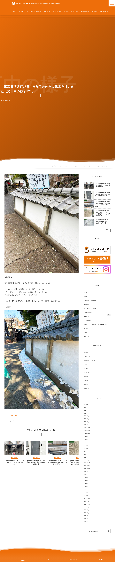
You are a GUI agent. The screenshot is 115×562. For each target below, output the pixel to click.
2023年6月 (87, 516)
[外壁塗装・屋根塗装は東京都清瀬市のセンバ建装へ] (36, 3)
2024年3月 (87, 489)
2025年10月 (87, 433)
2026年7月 (87, 407)
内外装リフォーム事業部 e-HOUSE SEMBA (95, 324)
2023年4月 (87, 521)
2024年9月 (87, 471)
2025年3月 (87, 454)
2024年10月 (87, 469)
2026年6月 (87, 410)
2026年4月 (87, 416)
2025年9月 (87, 436)
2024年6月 (87, 480)
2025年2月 (87, 457)
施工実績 (86, 368)
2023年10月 (87, 504)
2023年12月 (87, 498)
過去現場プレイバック (89, 360)
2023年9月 (87, 507)
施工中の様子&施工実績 (90, 300)
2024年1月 (87, 495)
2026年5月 (87, 413)
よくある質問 (87, 320)
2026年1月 (87, 424)
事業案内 (86, 296)
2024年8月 (87, 474)
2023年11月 (87, 501)
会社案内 (86, 332)
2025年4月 (87, 451)
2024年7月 (87, 477)
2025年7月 (87, 442)
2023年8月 (87, 510)
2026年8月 (87, 404)
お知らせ (86, 384)
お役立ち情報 (87, 316)
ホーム (85, 292)
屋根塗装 (86, 376)
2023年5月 (87, 518)
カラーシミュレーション (90, 308)
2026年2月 (87, 422)
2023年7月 (87, 513)
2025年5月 (87, 448)
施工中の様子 (87, 372)
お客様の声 (86, 304)
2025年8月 (87, 439)
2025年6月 (87, 445)
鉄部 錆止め (87, 356)
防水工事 (86, 352)
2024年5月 (87, 483)
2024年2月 (87, 492)
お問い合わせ (87, 336)
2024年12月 (87, 463)
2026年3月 (87, 419)
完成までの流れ (88, 312)
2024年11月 (87, 466)
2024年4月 (87, 486)
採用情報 (86, 328)
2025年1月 (87, 460)
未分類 (85, 364)
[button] (112, 3)
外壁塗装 (86, 380)
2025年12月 (87, 427)
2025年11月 (87, 430)
